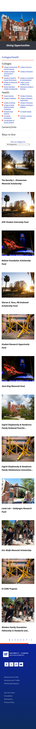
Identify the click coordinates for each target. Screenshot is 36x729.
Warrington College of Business (26, 88)
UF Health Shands (25, 111)
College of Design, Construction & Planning (9, 73)
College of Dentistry (26, 96)
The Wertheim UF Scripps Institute (9, 121)
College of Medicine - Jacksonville (26, 99)
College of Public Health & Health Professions (9, 107)
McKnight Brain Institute (8, 112)
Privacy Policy (9, 702)
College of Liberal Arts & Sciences (10, 83)
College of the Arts (26, 67)
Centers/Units (9, 127)
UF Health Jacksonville (7, 117)
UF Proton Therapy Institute (26, 117)
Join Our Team (9, 693)
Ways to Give (8, 134)
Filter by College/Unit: (18, 142)
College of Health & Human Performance (10, 79)
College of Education (26, 71)
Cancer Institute (9, 96)
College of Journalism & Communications (27, 79)
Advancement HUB (11, 677)
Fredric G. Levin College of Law (24, 83)
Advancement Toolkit (12, 680)
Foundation (8, 696)
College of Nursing (9, 103)
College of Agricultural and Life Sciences (11, 68)
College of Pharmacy (26, 103)
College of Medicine (10, 98)
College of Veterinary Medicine (26, 106)
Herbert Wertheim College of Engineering (11, 88)
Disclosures (8, 699)
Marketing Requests (11, 683)
